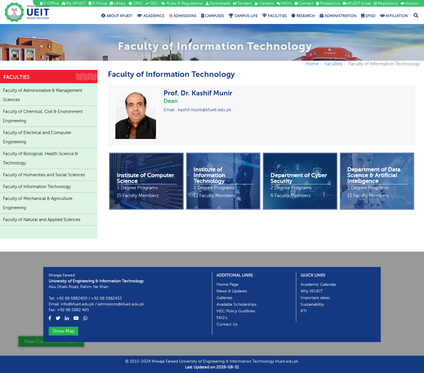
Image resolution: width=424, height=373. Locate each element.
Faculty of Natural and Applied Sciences (41, 219)
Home (312, 63)
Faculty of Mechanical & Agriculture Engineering (37, 203)
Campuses (214, 16)
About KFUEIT (119, 16)
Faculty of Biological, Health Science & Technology (40, 158)
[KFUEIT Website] (27, 12)
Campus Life (246, 16)
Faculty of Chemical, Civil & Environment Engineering (43, 116)
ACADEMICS (153, 16)
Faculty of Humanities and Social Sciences (44, 174)
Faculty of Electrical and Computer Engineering (37, 137)
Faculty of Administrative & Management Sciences (42, 95)
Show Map (63, 331)
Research (306, 16)
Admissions (184, 16)
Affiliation (396, 16)
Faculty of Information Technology (37, 186)
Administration (341, 16)
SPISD (370, 16)
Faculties (333, 63)
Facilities (277, 16)
